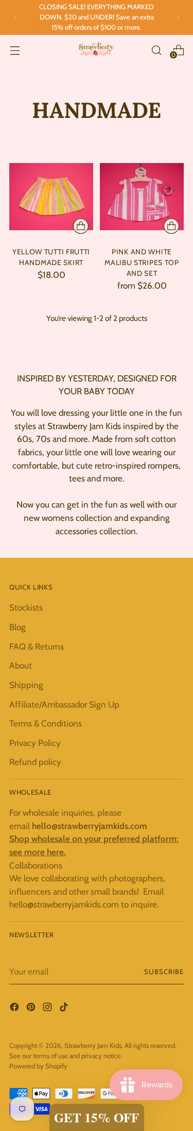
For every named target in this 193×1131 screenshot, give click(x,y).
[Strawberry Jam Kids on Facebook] (15, 1009)
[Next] (177, 17)
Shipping (26, 684)
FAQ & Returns (36, 646)
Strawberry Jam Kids (92, 1045)
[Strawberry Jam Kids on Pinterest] (32, 1009)
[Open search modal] (156, 49)
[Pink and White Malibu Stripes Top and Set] (142, 196)
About (20, 665)
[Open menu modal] (14, 49)
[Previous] (15, 17)
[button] (96, 1117)
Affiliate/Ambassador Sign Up (64, 704)
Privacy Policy (35, 742)
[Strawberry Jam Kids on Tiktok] (65, 1009)
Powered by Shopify (38, 1066)
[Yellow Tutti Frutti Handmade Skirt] (51, 196)
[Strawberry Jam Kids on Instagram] (48, 1009)
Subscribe (164, 971)
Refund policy (35, 761)
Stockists (26, 607)
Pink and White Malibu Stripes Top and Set (141, 262)
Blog (17, 626)
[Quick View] (80, 226)
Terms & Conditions (45, 723)
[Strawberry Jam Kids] (97, 50)
